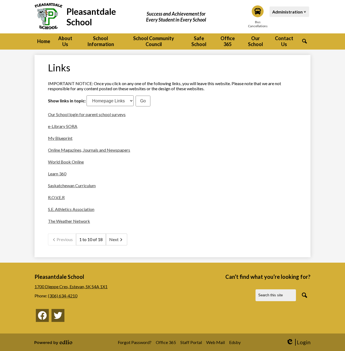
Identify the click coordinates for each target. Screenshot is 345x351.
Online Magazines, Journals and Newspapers (89, 149)
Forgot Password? (134, 342)
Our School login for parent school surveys (87, 114)
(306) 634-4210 (62, 295)
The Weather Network (69, 221)
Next (114, 239)
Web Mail (215, 342)
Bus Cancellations (257, 24)
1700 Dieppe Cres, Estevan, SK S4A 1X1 (71, 286)
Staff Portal (191, 342)
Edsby (235, 342)
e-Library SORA (62, 126)
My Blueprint (60, 138)
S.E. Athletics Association (71, 209)
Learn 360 (57, 173)
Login (298, 342)
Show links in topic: (67, 100)
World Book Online (66, 161)
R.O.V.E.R (56, 197)
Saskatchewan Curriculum (72, 185)
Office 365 (166, 342)
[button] (65, 41)
